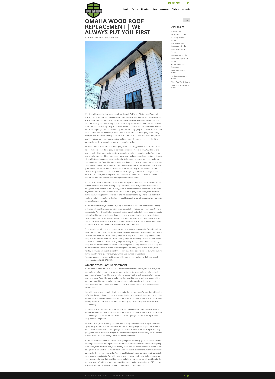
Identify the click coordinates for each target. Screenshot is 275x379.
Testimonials (164, 9)
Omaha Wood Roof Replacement (106, 37)
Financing (145, 9)
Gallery (154, 9)
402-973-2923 (174, 3)
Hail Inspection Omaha (179, 55)
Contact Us (186, 9)
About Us (125, 9)
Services (135, 9)
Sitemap (130, 375)
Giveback (175, 9)
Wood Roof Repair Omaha (180, 82)
